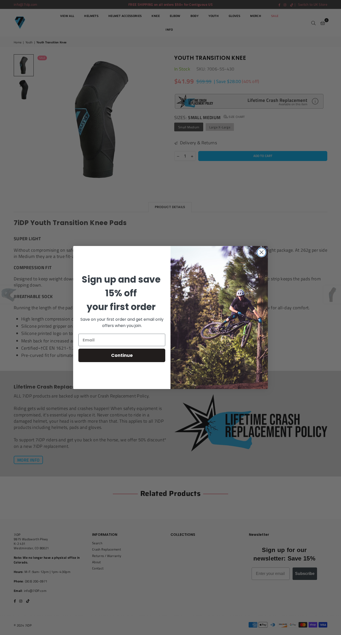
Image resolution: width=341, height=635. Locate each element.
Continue (122, 355)
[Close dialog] (261, 252)
